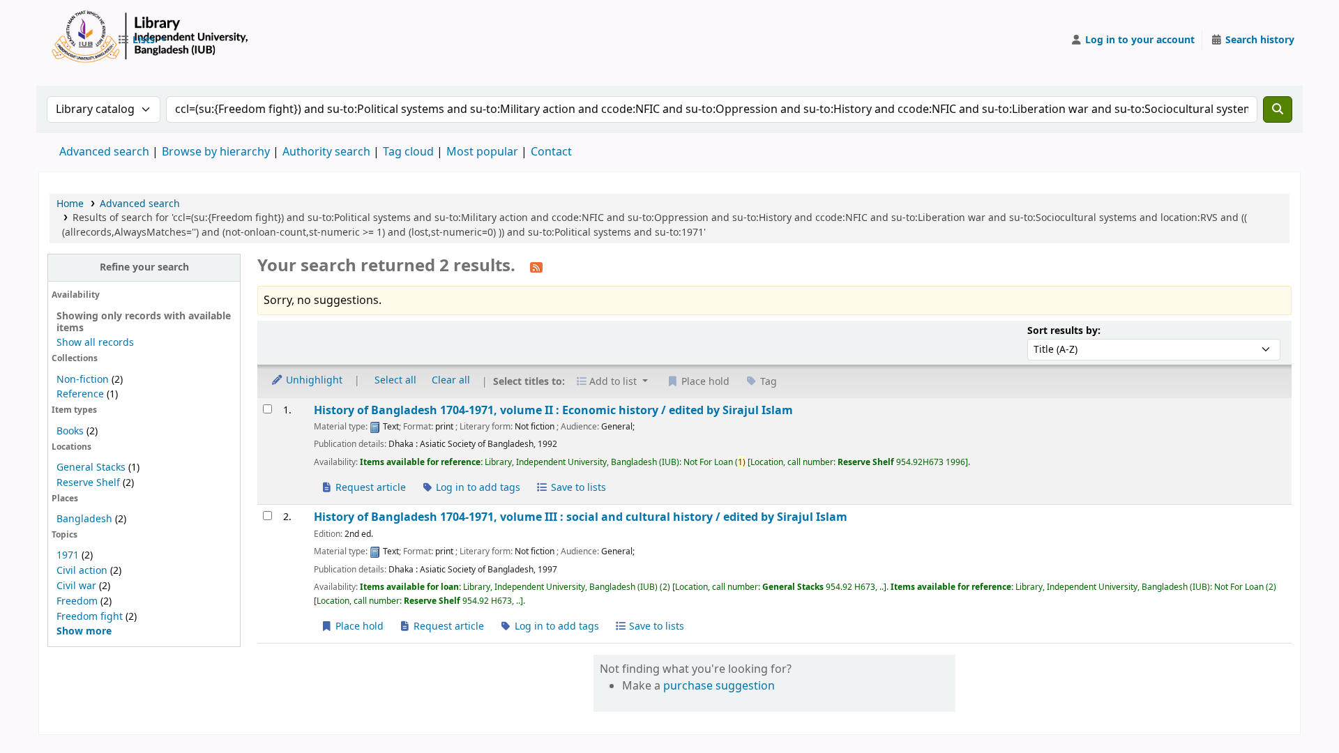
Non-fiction (82, 379)
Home (70, 204)
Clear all (451, 380)
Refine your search (144, 267)
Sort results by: (1063, 331)
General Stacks (91, 467)
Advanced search (104, 152)
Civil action (81, 570)
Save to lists (577, 487)
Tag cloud (408, 152)
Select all (395, 380)
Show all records (95, 342)
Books (70, 431)
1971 (67, 555)
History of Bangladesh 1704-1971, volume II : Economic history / (553, 410)
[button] (142, 40)
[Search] (1277, 109)
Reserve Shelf (88, 483)
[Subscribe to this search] (536, 267)
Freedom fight (89, 616)
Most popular (482, 152)
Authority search (326, 152)
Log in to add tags (476, 487)
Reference (80, 394)
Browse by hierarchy (216, 152)
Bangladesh (84, 519)
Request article (369, 487)
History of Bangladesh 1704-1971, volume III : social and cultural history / (580, 517)
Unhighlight (312, 380)
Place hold (358, 626)
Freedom (77, 601)
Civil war (76, 586)
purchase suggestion (719, 686)
